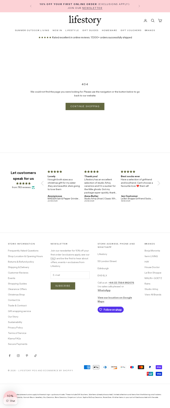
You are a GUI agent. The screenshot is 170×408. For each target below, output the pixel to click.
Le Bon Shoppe (153, 272)
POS (34, 370)
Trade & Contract (17, 305)
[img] (23, 183)
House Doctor (152, 267)
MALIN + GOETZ (153, 278)
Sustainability (15, 322)
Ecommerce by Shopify (58, 370)
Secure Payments (17, 343)
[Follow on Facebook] (9, 355)
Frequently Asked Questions (23, 250)
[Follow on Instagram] (18, 355)
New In (57, 30)
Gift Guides (90, 30)
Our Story (13, 316)
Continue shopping (85, 106)
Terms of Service (17, 333)
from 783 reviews (21, 187)
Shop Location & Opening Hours (25, 256)
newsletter (92, 7)
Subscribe (62, 285)
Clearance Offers (17, 289)
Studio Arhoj (151, 289)
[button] (43, 183)
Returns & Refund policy (21, 261)
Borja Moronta (152, 250)
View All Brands (153, 294)
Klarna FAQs (14, 338)
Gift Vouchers (131, 30)
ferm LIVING (151, 256)
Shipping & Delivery (18, 267)
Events (11, 278)
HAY (147, 261)
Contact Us (14, 300)
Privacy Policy (15, 327)
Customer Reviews (18, 272)
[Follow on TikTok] (35, 355)
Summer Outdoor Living (32, 30)
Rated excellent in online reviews (70, 37)
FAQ (53, 258)
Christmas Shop (16, 294)
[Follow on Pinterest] (27, 355)
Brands (150, 30)
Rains (147, 283)
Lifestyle (72, 30)
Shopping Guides (17, 283)
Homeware (109, 30)
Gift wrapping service (19, 311)
